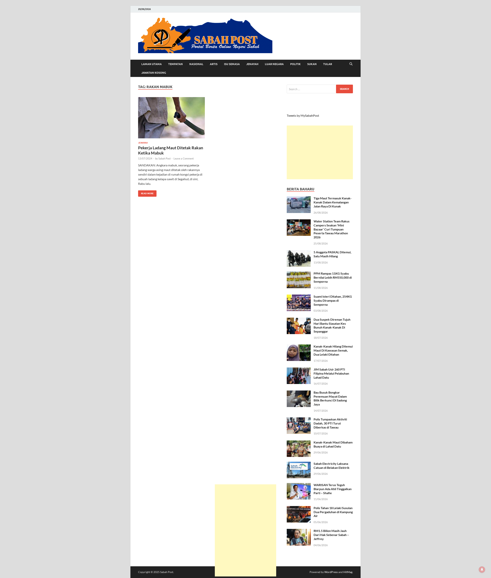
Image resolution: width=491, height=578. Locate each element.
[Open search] (351, 64)
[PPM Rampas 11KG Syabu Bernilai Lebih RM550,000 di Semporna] (299, 274)
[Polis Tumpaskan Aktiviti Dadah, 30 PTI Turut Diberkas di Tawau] (299, 419)
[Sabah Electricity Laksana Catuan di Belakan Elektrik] (299, 464)
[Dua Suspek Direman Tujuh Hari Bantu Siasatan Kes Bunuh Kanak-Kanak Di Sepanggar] (299, 320)
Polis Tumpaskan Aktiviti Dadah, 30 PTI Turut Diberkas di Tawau (330, 423)
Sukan (312, 64)
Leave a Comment (184, 158)
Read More (146, 192)
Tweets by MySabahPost (303, 115)
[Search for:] (320, 89)
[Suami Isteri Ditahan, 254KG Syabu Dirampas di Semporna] (299, 297)
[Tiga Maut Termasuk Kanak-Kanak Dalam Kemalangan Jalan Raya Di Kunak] (299, 198)
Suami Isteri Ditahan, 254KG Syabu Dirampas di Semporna (333, 300)
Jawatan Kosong (153, 72)
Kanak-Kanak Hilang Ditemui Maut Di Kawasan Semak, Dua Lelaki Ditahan (333, 350)
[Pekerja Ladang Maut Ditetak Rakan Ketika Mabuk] (171, 117)
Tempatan (175, 64)
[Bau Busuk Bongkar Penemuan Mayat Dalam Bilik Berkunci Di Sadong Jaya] (299, 393)
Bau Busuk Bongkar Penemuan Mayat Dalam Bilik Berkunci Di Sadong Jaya (330, 398)
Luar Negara (274, 64)
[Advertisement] (320, 152)
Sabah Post (164, 158)
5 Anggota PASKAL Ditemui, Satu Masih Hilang (332, 254)
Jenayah (252, 64)
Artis (213, 64)
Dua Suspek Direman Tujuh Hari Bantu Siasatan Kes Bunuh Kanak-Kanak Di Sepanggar (332, 325)
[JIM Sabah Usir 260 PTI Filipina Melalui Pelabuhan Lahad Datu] (299, 370)
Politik (295, 64)
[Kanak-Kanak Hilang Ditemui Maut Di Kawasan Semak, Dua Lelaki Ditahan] (299, 346)
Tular (327, 64)
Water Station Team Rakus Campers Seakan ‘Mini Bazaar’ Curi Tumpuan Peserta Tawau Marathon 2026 (331, 229)
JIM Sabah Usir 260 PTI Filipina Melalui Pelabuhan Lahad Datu (331, 373)
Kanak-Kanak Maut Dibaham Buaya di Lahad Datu (333, 444)
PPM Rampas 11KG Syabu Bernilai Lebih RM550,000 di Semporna (333, 277)
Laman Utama (151, 64)
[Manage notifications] (482, 569)
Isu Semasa (232, 64)
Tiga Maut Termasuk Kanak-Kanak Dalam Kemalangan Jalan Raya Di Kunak (333, 202)
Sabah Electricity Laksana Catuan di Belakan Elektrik (331, 465)
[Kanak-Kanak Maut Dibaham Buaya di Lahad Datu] (299, 442)
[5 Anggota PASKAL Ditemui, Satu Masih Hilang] (299, 252)
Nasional (196, 64)
